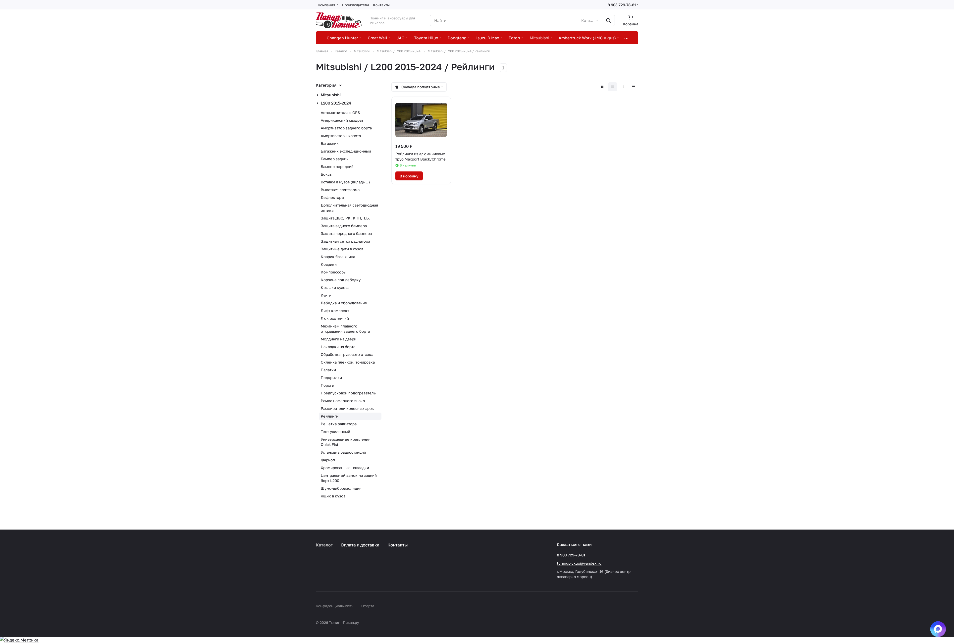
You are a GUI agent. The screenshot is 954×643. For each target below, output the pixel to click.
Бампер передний (337, 166)
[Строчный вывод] (623, 86)
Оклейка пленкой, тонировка (348, 362)
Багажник (330, 143)
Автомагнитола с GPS (340, 112)
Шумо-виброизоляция (341, 488)
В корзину (409, 176)
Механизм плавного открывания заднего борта (345, 328)
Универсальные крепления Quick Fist (346, 442)
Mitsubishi (331, 94)
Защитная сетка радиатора (345, 241)
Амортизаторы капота (341, 135)
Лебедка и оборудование (344, 303)
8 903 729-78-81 (622, 4)
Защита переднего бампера (346, 233)
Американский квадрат (342, 120)
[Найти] (608, 20)
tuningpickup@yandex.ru (579, 563)
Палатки (328, 370)
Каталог (324, 544)
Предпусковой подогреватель (348, 393)
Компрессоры (333, 272)
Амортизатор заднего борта (346, 128)
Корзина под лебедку (341, 279)
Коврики (329, 264)
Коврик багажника (338, 256)
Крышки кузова (335, 287)
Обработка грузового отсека (347, 354)
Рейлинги (329, 416)
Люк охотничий (335, 318)
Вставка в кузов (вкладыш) (345, 182)
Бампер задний (335, 159)
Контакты (397, 544)
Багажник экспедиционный (346, 151)
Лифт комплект (335, 310)
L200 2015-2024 (336, 103)
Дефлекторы (332, 197)
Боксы (326, 174)
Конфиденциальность (334, 606)
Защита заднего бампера (344, 225)
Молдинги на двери (338, 339)
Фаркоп (328, 460)
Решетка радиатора (339, 424)
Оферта (367, 606)
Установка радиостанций (343, 452)
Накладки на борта (338, 346)
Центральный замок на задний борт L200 (349, 478)
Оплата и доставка (360, 544)
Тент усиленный (335, 431)
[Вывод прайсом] (633, 86)
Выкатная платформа (340, 189)
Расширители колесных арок (347, 408)
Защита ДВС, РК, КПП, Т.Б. (345, 218)
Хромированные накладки (345, 467)
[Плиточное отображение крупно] (602, 86)
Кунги (326, 295)
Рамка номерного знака (343, 400)
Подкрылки (331, 377)
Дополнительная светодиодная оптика (349, 208)
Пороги (327, 385)
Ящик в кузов (333, 496)
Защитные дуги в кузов (342, 249)
